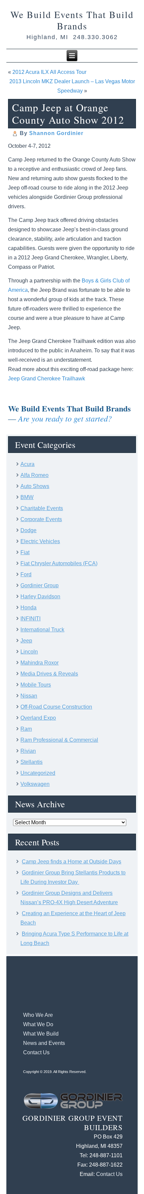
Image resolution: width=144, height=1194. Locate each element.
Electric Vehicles (40, 541)
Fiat (24, 552)
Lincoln (29, 651)
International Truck (42, 629)
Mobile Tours (35, 685)
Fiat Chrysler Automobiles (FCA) (58, 563)
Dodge (28, 530)
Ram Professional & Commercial (59, 740)
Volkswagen (35, 784)
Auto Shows (34, 486)
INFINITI (30, 618)
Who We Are (38, 1015)
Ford (25, 574)
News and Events (44, 1043)
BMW (26, 497)
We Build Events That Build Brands (72, 20)
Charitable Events (41, 508)
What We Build (41, 1034)
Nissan (28, 696)
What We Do (38, 1024)
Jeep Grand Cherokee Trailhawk (46, 378)
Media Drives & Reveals (49, 674)
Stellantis (31, 762)
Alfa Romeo (34, 475)
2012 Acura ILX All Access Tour (49, 72)
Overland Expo (38, 718)
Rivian (28, 751)
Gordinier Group (39, 585)
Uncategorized (37, 773)
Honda (28, 607)
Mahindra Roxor (39, 663)
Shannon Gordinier (56, 133)
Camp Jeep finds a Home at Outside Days (71, 861)
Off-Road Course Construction (56, 707)
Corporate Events (41, 519)
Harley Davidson (40, 596)
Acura (27, 464)
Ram (26, 729)
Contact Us (36, 1052)
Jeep (26, 640)
